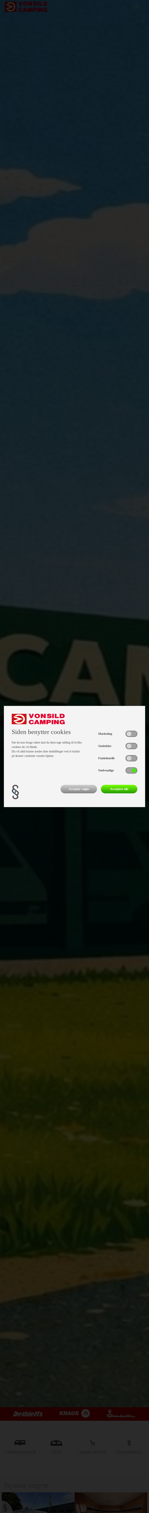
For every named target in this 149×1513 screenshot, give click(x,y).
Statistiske (104, 746)
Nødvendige (106, 770)
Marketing (105, 733)
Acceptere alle (119, 789)
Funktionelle (106, 758)
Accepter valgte (79, 789)
